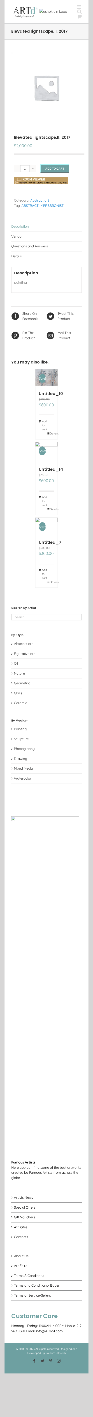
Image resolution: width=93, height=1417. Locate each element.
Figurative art (24, 653)
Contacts (21, 1237)
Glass (18, 693)
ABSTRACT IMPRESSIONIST (42, 205)
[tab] (46, 227)
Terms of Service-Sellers (32, 1295)
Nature (19, 673)
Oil (16, 663)
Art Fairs (20, 1265)
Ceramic (20, 703)
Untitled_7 (50, 542)
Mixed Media (23, 768)
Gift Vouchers (24, 1217)
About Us (21, 1256)
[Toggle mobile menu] (79, 7)
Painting (20, 729)
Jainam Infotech (56, 1353)
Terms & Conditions (29, 1275)
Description (20, 226)
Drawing (20, 758)
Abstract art (39, 200)
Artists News (23, 1197)
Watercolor (22, 778)
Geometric (22, 683)
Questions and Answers (29, 246)
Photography (24, 748)
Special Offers (24, 1207)
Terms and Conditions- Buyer (37, 1285)
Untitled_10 (51, 393)
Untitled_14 (51, 469)
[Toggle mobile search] (79, 11)
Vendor (17, 236)
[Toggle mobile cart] (79, 16)
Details (16, 256)
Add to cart (54, 168)
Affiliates (20, 1227)
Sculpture (21, 739)
